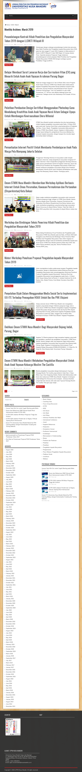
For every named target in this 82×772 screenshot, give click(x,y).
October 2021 (10, 582)
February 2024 (10, 518)
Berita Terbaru (47, 399)
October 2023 (10, 527)
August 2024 (9, 505)
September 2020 (11, 608)
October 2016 (10, 674)
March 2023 (9, 543)
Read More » (9, 65)
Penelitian (46, 445)
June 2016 (9, 683)
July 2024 (9, 507)
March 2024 (9, 516)
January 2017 (10, 667)
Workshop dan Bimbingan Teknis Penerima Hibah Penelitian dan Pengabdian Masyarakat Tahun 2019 (36, 224)
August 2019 (9, 630)
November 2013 (10, 706)
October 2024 (10, 500)
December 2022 (10, 550)
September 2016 (11, 676)
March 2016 (9, 690)
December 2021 (10, 578)
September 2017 (11, 658)
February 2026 (10, 463)
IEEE (44, 408)
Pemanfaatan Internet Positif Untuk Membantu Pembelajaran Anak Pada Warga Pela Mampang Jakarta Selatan (40, 149)
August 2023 (9, 532)
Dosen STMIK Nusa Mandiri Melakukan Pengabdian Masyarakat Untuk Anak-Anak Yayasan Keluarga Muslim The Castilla (39, 362)
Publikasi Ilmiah (47, 454)
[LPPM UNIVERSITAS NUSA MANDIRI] (30, 8)
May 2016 (9, 685)
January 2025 (10, 493)
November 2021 (10, 580)
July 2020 (9, 610)
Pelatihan (45, 443)
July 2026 (9, 452)
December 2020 (10, 601)
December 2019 (10, 621)
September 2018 (11, 651)
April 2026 (9, 459)
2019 (12, 25)
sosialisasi (46, 456)
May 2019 (9, 637)
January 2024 (10, 521)
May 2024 (9, 511)
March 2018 (9, 653)
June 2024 (9, 509)
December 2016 (10, 669)
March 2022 (9, 571)
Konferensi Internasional (50, 431)
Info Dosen (46, 410)
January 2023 (10, 548)
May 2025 (9, 484)
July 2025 (9, 479)
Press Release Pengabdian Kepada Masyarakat (57, 452)
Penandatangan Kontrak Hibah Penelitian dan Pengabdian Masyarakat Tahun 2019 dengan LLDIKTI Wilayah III (39, 39)
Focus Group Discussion (50, 404)
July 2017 (9, 660)
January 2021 (10, 598)
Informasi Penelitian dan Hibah (52, 417)
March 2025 (9, 488)
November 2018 (10, 647)
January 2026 (10, 466)
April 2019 (9, 640)
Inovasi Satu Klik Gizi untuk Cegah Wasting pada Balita (22, 408)
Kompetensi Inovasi (48, 429)
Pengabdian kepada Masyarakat (52, 447)
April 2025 (9, 486)
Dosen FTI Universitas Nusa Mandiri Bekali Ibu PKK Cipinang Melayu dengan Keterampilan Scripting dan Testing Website (21, 424)
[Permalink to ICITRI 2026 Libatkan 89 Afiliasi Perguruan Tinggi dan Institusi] (45, 485)
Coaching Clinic (47, 401)
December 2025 (10, 468)
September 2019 (11, 628)
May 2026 (9, 456)
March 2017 (9, 663)
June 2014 (9, 704)
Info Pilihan (46, 415)
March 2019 (9, 642)
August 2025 (9, 477)
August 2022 (9, 559)
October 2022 (10, 555)
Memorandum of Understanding (52, 436)
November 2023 (10, 525)
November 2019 (10, 624)
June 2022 (9, 564)
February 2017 (10, 665)
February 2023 (10, 546)
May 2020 (9, 614)
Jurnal (44, 422)
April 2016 (9, 688)
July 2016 (9, 681)
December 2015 (10, 695)
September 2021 (11, 585)
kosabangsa (46, 433)
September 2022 (11, 557)
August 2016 (9, 679)
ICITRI (45, 406)
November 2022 (10, 553)
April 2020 (9, 617)
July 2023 (9, 534)
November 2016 (10, 672)
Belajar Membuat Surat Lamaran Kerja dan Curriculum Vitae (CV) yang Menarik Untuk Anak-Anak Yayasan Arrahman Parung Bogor (39, 74)
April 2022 (9, 569)
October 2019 (10, 626)
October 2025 (10, 472)
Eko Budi (8, 439)
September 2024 (11, 502)
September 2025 (11, 475)
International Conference (50, 420)
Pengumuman (47, 449)
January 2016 (10, 692)
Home (8, 25)
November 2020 (10, 603)
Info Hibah (46, 413)
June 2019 (9, 635)
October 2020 (10, 605)
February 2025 (10, 491)
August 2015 (9, 697)
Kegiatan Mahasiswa (49, 424)
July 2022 (9, 562)
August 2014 (9, 701)
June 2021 (9, 589)
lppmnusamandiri (11, 435)
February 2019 (10, 644)
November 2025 (10, 470)
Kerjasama (46, 427)
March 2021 (9, 596)
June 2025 (9, 482)
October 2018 (10, 649)
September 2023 (11, 530)
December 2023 (10, 523)
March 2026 (9, 461)
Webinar (45, 459)
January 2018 (10, 656)
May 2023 (9, 539)
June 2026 (9, 454)
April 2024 (9, 514)
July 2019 (9, 633)
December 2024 (10, 495)
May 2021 (9, 592)
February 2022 (10, 573)
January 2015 (10, 699)
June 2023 (9, 537)
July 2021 (9, 587)
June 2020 (9, 612)
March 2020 (9, 619)
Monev (45, 438)
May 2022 (9, 566)
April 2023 (9, 541)
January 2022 (10, 576)
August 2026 (9, 450)
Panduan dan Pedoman (49, 440)
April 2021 (9, 594)
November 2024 (10, 498)
